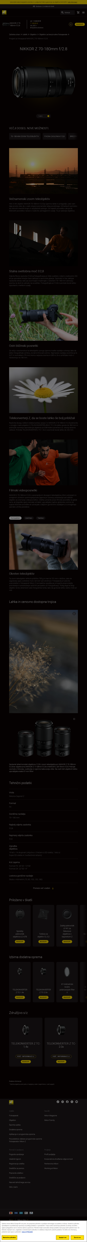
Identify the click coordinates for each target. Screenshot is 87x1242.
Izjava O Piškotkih (27, 1232)
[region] (43, 1231)
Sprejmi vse (62, 1237)
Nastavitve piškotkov (9, 1237)
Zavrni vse (77, 1237)
